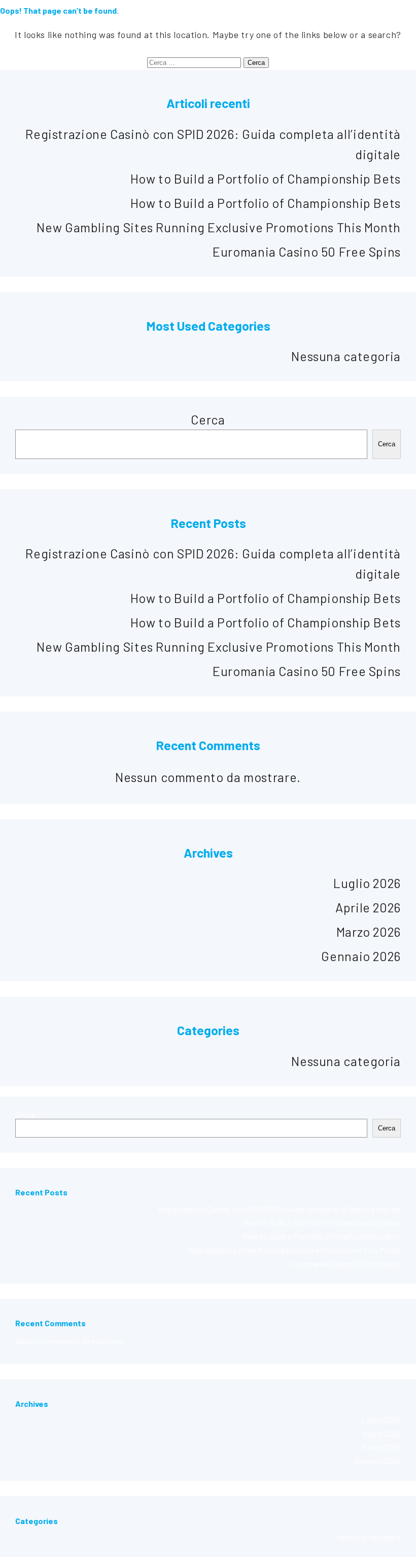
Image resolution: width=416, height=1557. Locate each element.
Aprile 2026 (368, 907)
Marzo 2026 (368, 931)
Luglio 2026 (367, 883)
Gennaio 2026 (361, 956)
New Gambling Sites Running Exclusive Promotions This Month (219, 227)
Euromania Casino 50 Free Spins (307, 251)
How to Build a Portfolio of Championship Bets (265, 178)
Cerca (208, 419)
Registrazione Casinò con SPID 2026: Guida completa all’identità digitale (279, 1209)
